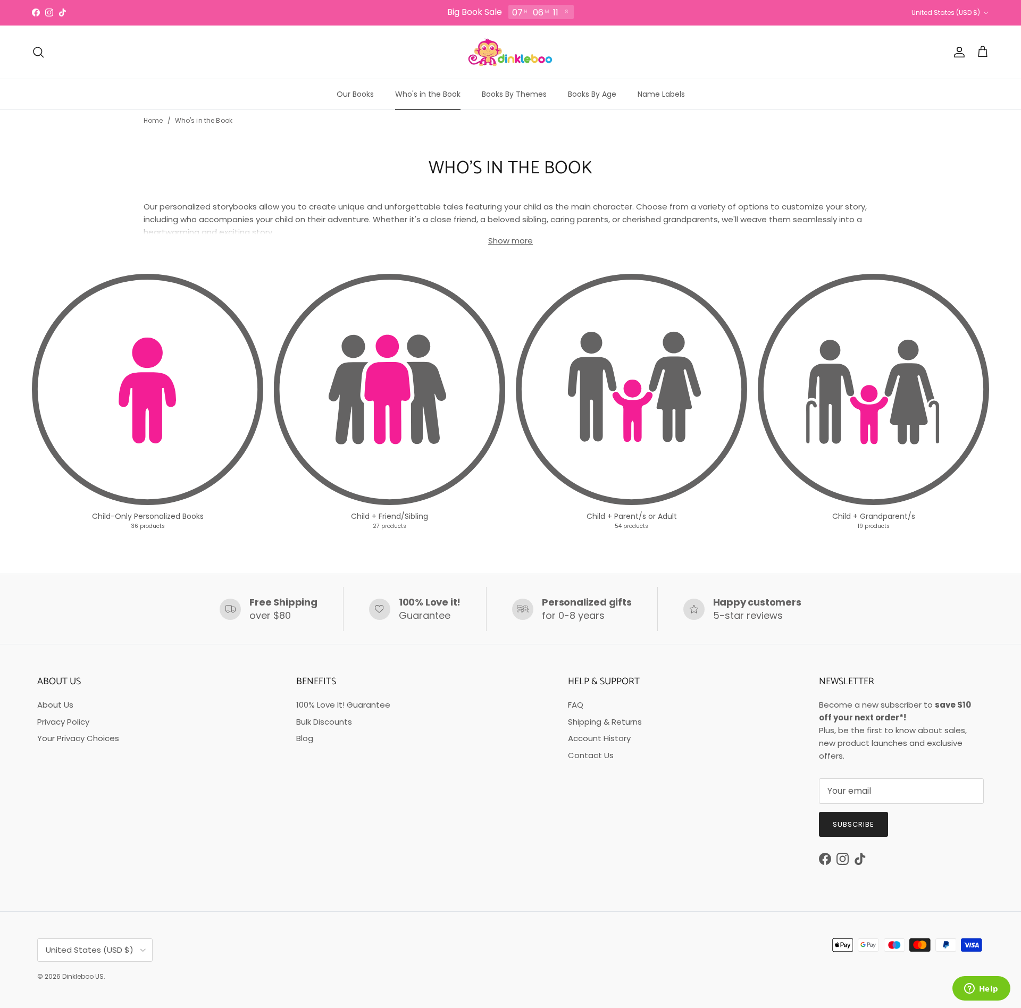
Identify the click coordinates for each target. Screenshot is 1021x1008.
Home (153, 120)
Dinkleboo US (83, 976)
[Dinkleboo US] (510, 52)
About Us (55, 704)
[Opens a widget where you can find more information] (981, 989)
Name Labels (661, 94)
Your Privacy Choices (78, 738)
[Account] (957, 52)
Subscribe (853, 824)
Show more (510, 240)
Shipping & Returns (605, 721)
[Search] (38, 52)
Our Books (355, 94)
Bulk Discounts (324, 721)
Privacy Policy (63, 721)
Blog (304, 738)
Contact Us (591, 755)
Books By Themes (514, 94)
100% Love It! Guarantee (343, 704)
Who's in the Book (428, 94)
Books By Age (592, 94)
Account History (599, 738)
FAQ (575, 704)
